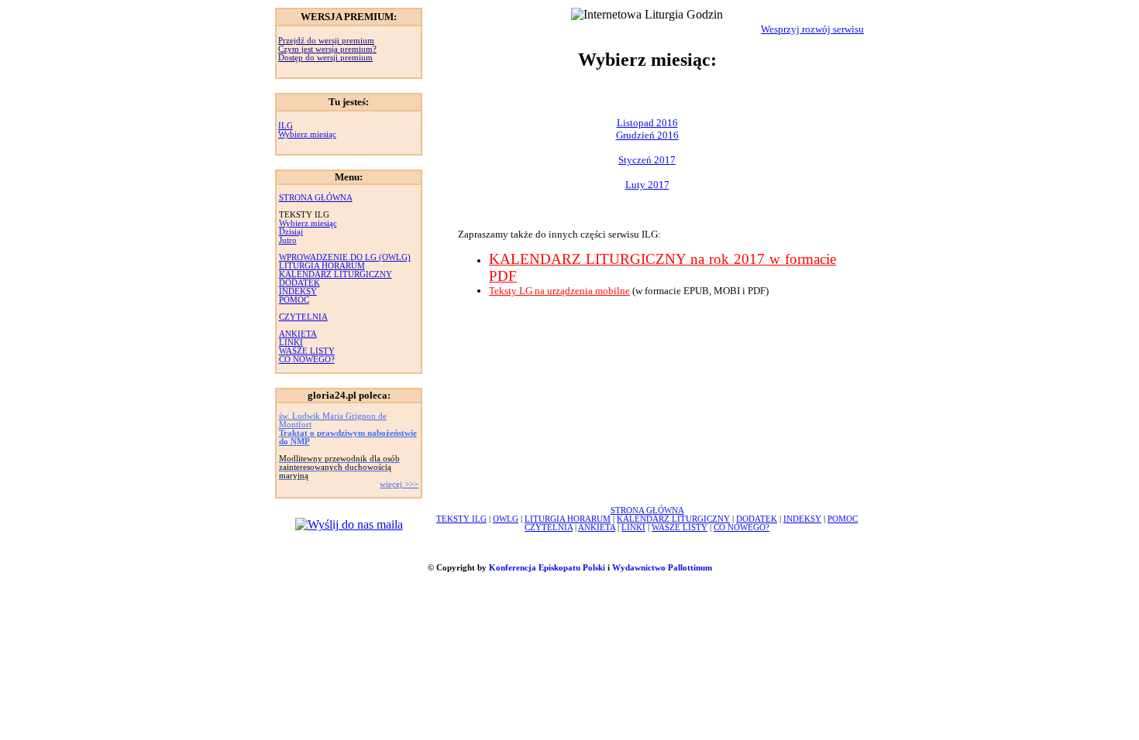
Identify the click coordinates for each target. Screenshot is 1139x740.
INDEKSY (298, 291)
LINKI (291, 342)
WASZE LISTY (307, 351)
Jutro (288, 240)
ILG (285, 126)
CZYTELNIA (303, 317)
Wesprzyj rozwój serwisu (812, 29)
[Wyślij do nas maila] (349, 524)
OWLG (505, 519)
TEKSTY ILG (461, 519)
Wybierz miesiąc (307, 134)
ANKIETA (298, 334)
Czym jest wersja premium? (327, 49)
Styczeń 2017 (647, 160)
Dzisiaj (291, 232)
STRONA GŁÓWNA (316, 198)
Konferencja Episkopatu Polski (547, 568)
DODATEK (299, 283)
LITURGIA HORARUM (322, 266)
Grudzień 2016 (647, 135)
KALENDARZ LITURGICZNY (335, 274)
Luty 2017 (647, 184)
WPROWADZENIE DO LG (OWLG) (345, 257)
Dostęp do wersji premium (325, 57)
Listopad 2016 (647, 122)
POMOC (294, 300)
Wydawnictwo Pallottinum (662, 568)
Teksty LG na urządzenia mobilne (559, 290)
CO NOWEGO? (307, 359)
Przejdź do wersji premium (326, 40)
